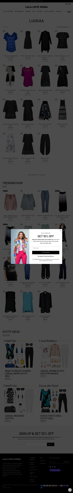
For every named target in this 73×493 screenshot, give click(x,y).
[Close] (60, 231)
